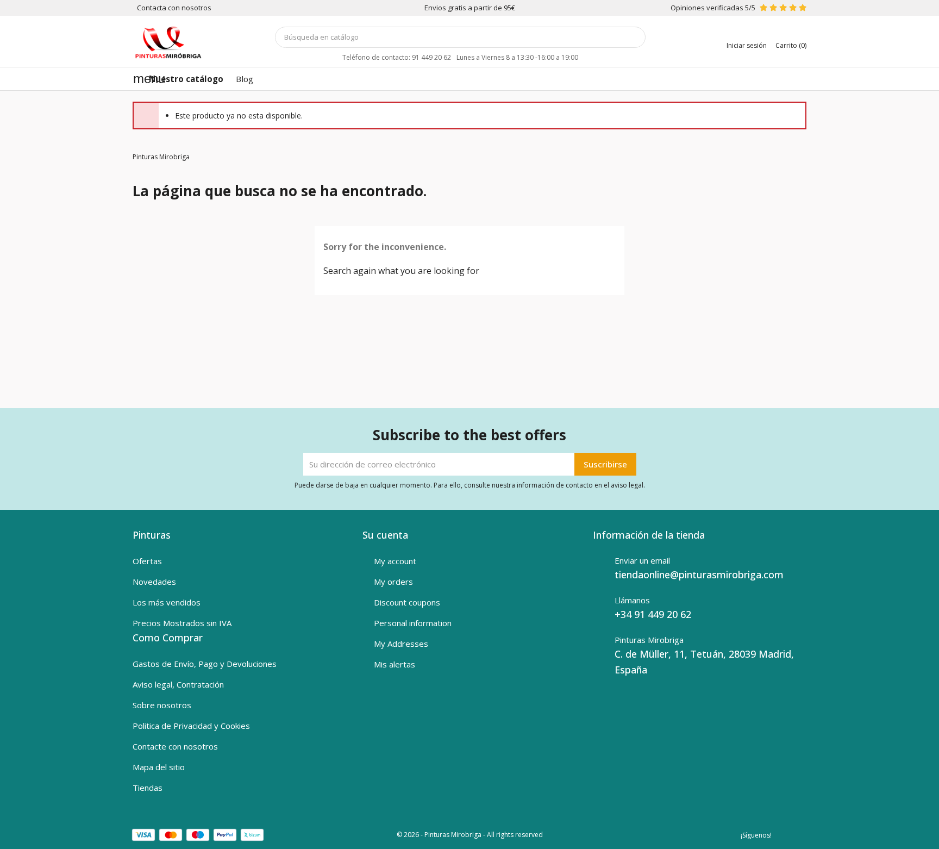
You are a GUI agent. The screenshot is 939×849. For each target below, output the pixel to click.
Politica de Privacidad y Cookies (191, 725)
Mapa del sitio (159, 766)
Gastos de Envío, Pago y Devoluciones (205, 663)
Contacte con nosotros (175, 746)
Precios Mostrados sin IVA (182, 622)
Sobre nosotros (162, 705)
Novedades (154, 581)
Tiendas (147, 787)
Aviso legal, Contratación (178, 684)
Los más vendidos (167, 602)
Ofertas (147, 560)
